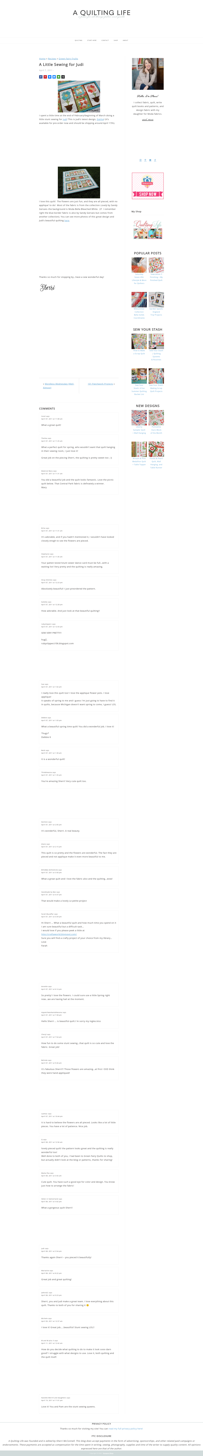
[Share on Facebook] (41, 77)
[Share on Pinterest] (45, 77)
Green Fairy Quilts (68, 58)
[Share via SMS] (54, 77)
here (66, 220)
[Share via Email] (58, 77)
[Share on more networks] (63, 77)
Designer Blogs (108, 1453)
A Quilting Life (101, 14)
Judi (65, 119)
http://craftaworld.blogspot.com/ (59, 934)
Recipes (52, 58)
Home (42, 58)
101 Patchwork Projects (100, 383)
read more (147, 119)
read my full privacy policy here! (126, 1428)
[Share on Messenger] (49, 77)
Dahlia (100, 119)
